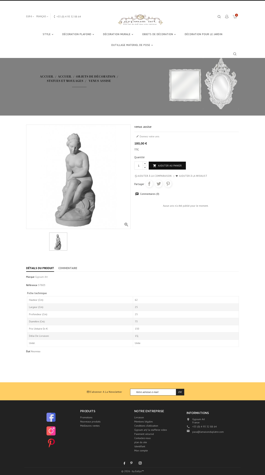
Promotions (86, 417)
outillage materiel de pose (132, 45)
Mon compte (141, 450)
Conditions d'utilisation (146, 425)
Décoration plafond (78, 34)
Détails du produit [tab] (40, 268)
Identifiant (139, 446)
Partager (149, 183)
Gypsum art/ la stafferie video (150, 429)
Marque (30, 276)
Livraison (139, 417)
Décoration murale (118, 34)
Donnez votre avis (147, 136)
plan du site (140, 442)
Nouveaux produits (90, 421)
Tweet (158, 183)
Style (48, 34)
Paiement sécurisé (144, 434)
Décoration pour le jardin (203, 34)
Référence (31, 285)
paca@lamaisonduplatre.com (208, 431)
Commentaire (67, 268)
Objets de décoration (159, 34)
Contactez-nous (142, 438)
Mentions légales (143, 421)
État (28, 351)
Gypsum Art (41, 276)
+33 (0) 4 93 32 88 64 (204, 426)
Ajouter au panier (167, 166)
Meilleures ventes (90, 425)
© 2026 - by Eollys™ (132, 471)
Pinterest (168, 183)
